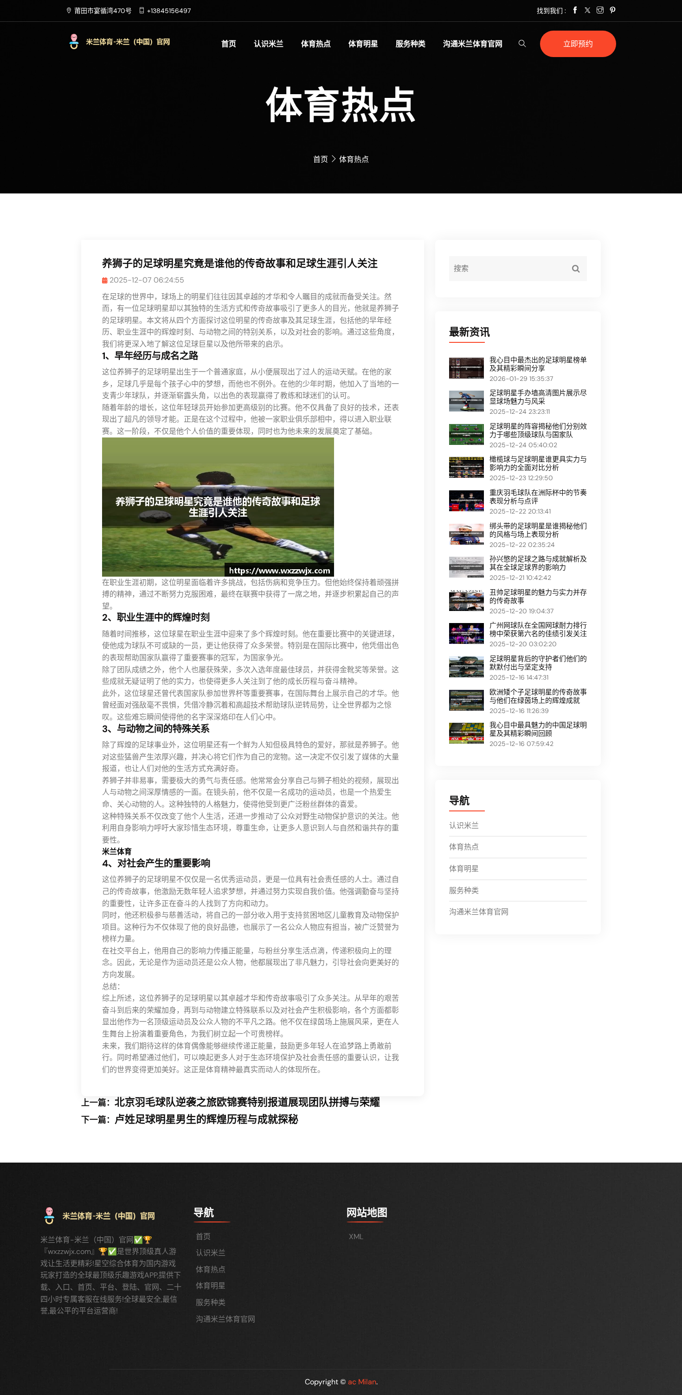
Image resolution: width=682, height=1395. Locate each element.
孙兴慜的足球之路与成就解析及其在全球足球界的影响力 (538, 563)
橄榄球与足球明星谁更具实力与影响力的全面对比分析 (538, 463)
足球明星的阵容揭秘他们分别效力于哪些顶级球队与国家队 (538, 430)
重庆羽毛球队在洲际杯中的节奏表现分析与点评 (538, 497)
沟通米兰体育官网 (472, 44)
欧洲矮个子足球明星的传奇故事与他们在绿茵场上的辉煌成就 (538, 696)
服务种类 (410, 44)
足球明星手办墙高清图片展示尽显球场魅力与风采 (538, 397)
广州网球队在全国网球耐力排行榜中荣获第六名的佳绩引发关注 (538, 629)
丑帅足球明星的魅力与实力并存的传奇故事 (538, 596)
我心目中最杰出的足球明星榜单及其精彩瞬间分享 (538, 364)
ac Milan (362, 1382)
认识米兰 (268, 44)
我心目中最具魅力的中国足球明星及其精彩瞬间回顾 (538, 729)
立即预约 (578, 44)
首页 (228, 44)
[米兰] (130, 41)
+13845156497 (169, 10)
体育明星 (363, 44)
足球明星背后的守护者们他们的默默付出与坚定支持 (538, 663)
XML (356, 1236)
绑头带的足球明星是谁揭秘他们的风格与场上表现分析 (538, 530)
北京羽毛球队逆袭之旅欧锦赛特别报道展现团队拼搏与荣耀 (247, 1102)
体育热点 (316, 44)
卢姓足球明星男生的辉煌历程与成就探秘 (206, 1119)
